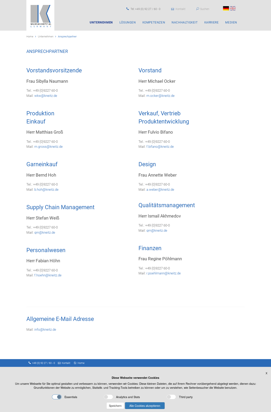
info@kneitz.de (45, 329)
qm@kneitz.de (44, 232)
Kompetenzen (153, 22)
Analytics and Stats (128, 397)
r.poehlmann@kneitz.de (163, 273)
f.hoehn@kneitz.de (48, 275)
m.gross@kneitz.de (48, 147)
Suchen (204, 9)
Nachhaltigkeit (185, 22)
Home (29, 36)
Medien (231, 22)
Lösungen (127, 22)
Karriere (211, 22)
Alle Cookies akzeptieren (144, 406)
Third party (186, 397)
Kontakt (180, 9)
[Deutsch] (226, 8)
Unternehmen (101, 22)
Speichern (115, 406)
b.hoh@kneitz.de (46, 189)
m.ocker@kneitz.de (160, 96)
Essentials (70, 397)
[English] (233, 8)
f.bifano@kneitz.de (160, 147)
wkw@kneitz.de (45, 96)
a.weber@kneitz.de (160, 189)
